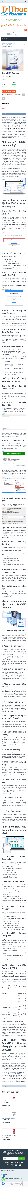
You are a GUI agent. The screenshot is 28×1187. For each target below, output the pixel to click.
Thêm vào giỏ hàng (8, 91)
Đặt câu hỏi (5, 79)
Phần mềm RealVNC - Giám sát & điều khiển (13, 44)
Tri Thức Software (11, 1072)
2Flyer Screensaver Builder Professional (11, 1100)
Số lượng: (4, 86)
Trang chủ (4, 43)
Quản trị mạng (11, 43)
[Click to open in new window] (8, 1165)
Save (4, 108)
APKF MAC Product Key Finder (9, 1135)
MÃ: (3, 82)
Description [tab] (5, 114)
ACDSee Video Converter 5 (8, 1118)
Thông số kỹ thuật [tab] (6, 1086)
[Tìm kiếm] (25, 30)
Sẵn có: (3, 84)
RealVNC (16, 150)
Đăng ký (22, 1158)
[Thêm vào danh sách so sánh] (3, 98)
